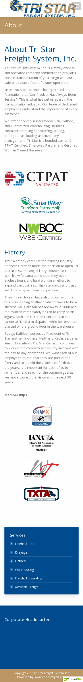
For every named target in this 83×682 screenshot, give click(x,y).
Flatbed (20, 561)
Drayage (21, 552)
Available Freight (27, 587)
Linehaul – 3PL (25, 544)
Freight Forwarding (28, 578)
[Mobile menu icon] (76, 6)
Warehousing (24, 569)
